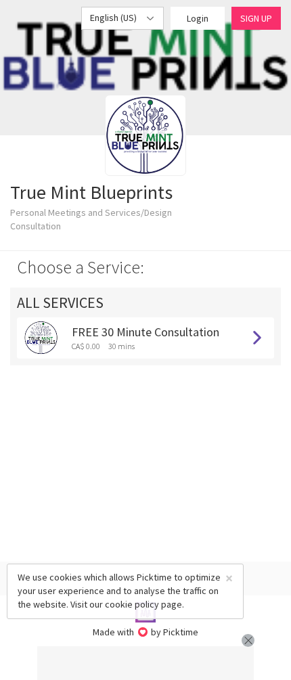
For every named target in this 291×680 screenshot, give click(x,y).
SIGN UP (256, 18)
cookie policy (132, 604)
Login (197, 18)
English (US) (114, 18)
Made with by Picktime (146, 632)
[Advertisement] (145, 663)
